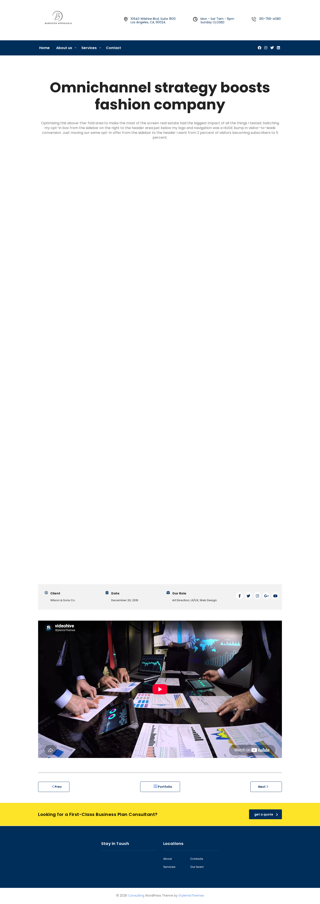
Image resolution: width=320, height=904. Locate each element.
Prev (58, 787)
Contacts (196, 859)
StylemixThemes (191, 895)
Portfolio (164, 787)
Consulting (136, 895)
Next (262, 787)
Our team (197, 867)
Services (89, 47)
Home (44, 47)
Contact (113, 47)
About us (64, 47)
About (167, 859)
